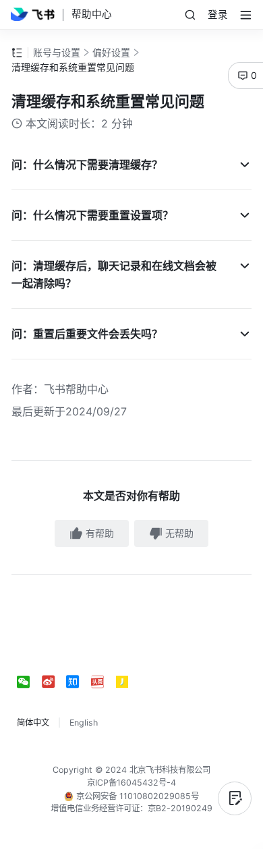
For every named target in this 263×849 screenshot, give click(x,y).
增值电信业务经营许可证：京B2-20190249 (131, 808)
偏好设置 (111, 52)
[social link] (29, 682)
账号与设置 (56, 52)
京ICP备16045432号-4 (131, 783)
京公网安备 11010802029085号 (136, 796)
